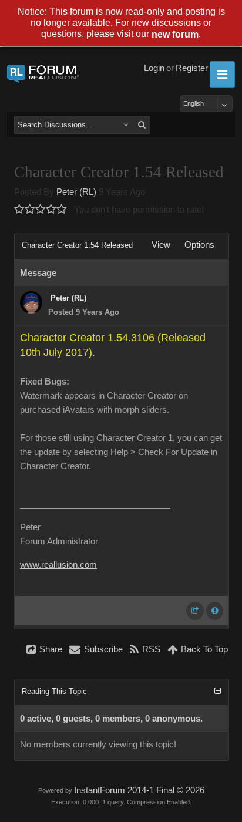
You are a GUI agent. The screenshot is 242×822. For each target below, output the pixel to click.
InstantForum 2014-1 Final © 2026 (139, 790)
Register (192, 68)
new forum (175, 35)
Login (154, 68)
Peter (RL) (76, 192)
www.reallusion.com (58, 565)
